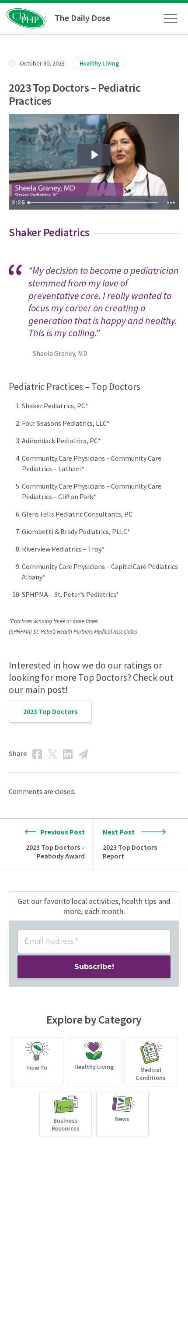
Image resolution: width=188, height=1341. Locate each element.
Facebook (37, 754)
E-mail (83, 754)
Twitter (52, 754)
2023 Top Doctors (50, 711)
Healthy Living (99, 63)
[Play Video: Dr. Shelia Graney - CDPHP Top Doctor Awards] (94, 154)
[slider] (94, 203)
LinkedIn (68, 754)
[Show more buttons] (171, 203)
